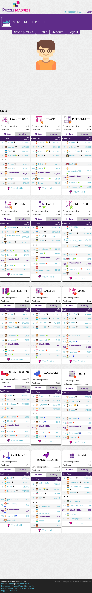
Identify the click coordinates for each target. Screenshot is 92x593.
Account (57, 32)
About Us (13, 591)
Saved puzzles (23, 32)
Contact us (5, 586)
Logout (73, 32)
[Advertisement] (46, 89)
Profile (42, 32)
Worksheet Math (22, 584)
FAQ (16, 588)
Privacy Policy (18, 586)
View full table (17, 188)
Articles (23, 588)
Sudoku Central (7, 584)
